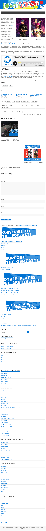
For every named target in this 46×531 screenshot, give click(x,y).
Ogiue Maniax (4, 483)
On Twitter (3, 321)
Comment (3, 181)
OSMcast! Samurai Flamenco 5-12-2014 (12, 111)
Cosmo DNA (4, 470)
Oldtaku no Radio (4, 414)
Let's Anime (3, 477)
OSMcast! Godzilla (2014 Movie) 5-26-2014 (33, 114)
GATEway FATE (4, 503)
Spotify (2, 249)
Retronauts (3, 416)
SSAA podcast (4, 420)
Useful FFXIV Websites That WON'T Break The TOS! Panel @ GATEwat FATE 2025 (18, 325)
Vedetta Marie (4, 43)
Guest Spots (37, 529)
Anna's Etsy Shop (5, 373)
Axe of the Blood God (5, 401)
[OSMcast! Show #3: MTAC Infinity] (32, 145)
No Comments (6, 107)
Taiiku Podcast (4, 422)
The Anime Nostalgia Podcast (7, 424)
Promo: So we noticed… (6, 348)
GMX (2, 505)
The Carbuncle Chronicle (6, 314)
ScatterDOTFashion (13, 43)
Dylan (2, 361)
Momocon (3, 511)
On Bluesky (3, 318)
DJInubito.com (4, 375)
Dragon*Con (3, 501)
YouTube (3, 245)
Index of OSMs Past (17, 529)
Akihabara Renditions (5, 393)
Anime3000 (3, 397)
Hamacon (3, 507)
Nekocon (3, 515)
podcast (18, 101)
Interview (8, 101)
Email (2, 206)
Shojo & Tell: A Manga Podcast (7, 418)
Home (3, 529)
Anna (2, 355)
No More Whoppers (5, 412)
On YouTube (3, 316)
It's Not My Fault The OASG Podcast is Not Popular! (12, 407)
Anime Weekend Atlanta (6, 499)
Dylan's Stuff (4, 379)
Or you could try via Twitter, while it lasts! (10, 292)
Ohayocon (3, 518)
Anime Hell (3, 468)
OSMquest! (32, 529)
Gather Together (4, 446)
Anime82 (3, 399)
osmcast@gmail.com (5, 338)
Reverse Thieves (5, 487)
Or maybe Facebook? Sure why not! (8, 294)
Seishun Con (4, 522)
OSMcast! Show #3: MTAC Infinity (33, 162)
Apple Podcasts (4, 243)
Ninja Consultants (5, 410)
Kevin (2, 366)
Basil (4, 105)
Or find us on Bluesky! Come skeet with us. (10, 290)
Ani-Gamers (3, 466)
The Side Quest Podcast (6, 429)
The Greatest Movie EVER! (6, 426)
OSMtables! (28, 529)
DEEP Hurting (4, 405)
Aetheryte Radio (4, 442)
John (2, 364)
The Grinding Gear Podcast (7, 459)
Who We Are (42, 529)
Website (3, 212)
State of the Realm (5, 457)
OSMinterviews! (23, 529)
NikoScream (3, 481)
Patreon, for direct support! (7, 267)
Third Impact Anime (5, 433)
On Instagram (4, 323)
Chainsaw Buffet (31, 74)
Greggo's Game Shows (6, 475)
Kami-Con (3, 509)
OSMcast (23, 105)
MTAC (12, 25)
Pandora (3, 247)
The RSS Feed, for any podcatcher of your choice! (11, 241)
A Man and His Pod (8, 76)
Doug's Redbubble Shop (6, 377)
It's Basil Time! (4, 381)
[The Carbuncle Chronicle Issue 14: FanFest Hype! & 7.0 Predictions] (9, 121)
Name (2, 199)
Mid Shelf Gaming (5, 479)
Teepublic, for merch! (5, 269)
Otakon (2, 520)
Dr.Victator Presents (5, 472)
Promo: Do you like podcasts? (7, 346)
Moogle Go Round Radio (6, 450)
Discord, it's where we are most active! (9, 288)
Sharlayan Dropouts (5, 455)
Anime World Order (5, 395)
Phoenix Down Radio (5, 453)
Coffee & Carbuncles (5, 444)
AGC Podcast (4, 390)
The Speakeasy (4, 431)
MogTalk (3, 448)
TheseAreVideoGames (6, 383)
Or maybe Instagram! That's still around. (9, 297)
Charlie (2, 359)
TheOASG (3, 489)
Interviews (16, 105)
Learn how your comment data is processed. (27, 225)
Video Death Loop (5, 435)
